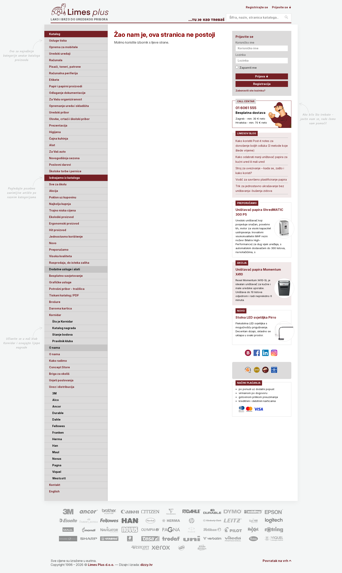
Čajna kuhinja (58, 138)
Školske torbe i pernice (65, 171)
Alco (55, 400)
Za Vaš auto (57, 151)
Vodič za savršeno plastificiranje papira (261, 179)
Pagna (56, 465)
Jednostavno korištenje (66, 236)
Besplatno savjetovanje (66, 275)
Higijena (55, 132)
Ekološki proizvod (61, 217)
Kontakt (54, 484)
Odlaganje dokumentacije (67, 92)
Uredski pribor (59, 112)
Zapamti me (248, 67)
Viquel (56, 471)
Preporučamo (58, 249)
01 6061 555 (246, 108)
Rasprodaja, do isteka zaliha (69, 262)
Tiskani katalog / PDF (64, 295)
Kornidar (55, 315)
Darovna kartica (60, 308)
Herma (57, 439)
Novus (56, 458)
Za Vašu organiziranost (65, 99)
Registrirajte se (257, 7)
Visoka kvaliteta (60, 256)
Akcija (53, 190)
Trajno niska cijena (62, 210)
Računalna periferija (63, 73)
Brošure (54, 302)
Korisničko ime (245, 42)
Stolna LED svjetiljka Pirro (256, 317)
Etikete (54, 79)
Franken (58, 432)
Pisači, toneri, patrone (65, 66)
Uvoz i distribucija (61, 386)
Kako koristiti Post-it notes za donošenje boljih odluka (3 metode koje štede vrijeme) (262, 145)
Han (55, 445)
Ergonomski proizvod (64, 223)
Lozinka (241, 54)
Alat (52, 145)
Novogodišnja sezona (64, 158)
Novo (52, 243)
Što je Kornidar (62, 321)
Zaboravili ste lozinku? (250, 90)
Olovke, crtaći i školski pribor (69, 119)
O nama (54, 354)
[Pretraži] (286, 17)
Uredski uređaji (59, 53)
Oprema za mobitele (63, 47)
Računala (55, 60)
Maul (55, 452)
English (54, 491)
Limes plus (88, 13)
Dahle (56, 419)
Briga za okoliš (59, 373)
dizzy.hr (146, 565)
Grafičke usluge (60, 282)
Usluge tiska (58, 40)
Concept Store (59, 367)
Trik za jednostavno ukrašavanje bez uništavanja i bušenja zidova (260, 188)
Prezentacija (58, 125)
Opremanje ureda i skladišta (69, 106)
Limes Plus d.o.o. (101, 565)
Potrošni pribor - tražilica (67, 288)
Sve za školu (57, 184)
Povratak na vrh (275, 561)
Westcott (59, 478)
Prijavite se (280, 7)
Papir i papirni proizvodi (65, 86)
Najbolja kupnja (60, 204)
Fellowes (58, 426)
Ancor (56, 406)
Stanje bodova (62, 334)
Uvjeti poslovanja (61, 380)
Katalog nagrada (64, 328)
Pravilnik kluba (62, 341)
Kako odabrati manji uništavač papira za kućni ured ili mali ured (261, 159)
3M (54, 393)
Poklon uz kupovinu (62, 197)
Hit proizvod (57, 230)
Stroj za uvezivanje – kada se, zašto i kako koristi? (260, 171)
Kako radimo (58, 360)
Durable (58, 413)
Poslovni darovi (60, 164)
